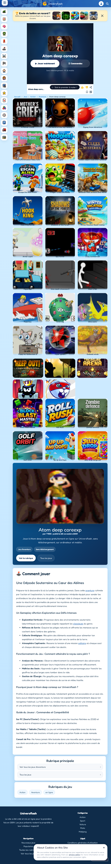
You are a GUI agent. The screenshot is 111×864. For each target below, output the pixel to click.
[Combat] (4, 56)
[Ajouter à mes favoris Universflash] (87, 92)
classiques (78, 623)
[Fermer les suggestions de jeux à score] (102, 15)
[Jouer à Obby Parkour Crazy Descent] (75, 16)
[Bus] (4, 137)
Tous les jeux (46, 558)
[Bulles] (4, 108)
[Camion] (4, 130)
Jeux (25, 96)
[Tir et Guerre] (4, 11)
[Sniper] (4, 115)
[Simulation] (4, 85)
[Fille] (4, 78)
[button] (65, 87)
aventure (89, 590)
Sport (82, 820)
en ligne (49, 792)
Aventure (42, 96)
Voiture (82, 824)
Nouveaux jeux (28, 842)
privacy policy (74, 855)
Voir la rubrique (26, 558)
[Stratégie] (4, 93)
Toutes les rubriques (28, 850)
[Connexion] (101, 4)
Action (33, 96)
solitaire (82, 643)
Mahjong (83, 831)
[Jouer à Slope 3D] (66, 16)
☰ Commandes (75, 63)
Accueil (17, 96)
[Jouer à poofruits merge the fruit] (56, 16)
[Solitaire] (4, 100)
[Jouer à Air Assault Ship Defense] (93, 16)
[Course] (4, 63)
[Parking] (4, 122)
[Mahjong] (4, 19)
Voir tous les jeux (28, 853)
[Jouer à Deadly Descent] (84, 16)
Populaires (28, 846)
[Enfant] (4, 71)
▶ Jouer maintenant (45, 63)
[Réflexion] (4, 26)
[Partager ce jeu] (90, 87)
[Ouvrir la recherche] (107, 4)
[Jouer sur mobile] (90, 92)
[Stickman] (4, 41)
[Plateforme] (4, 48)
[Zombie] (4, 34)
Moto (82, 828)
